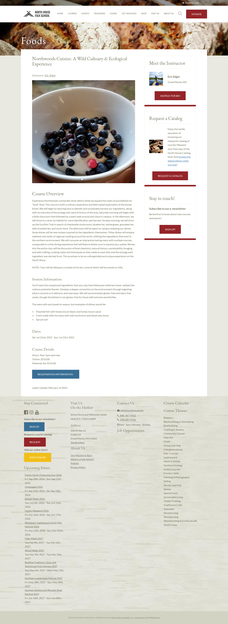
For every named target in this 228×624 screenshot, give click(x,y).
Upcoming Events (37, 467)
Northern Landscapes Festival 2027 (44, 578)
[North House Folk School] (37, 14)
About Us (169, 13)
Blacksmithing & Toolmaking (179, 421)
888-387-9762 (127, 415)
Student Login (192, 3)
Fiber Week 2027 (34, 538)
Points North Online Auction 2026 (43, 475)
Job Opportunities (130, 430)
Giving (113, 13)
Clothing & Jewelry (174, 429)
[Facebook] (26, 412)
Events (85, 13)
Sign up (34, 426)
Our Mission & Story (81, 455)
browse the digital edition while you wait (179, 160)
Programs (99, 13)
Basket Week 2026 (35, 498)
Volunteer (169, 509)
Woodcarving (171, 512)
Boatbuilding (170, 425)
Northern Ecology (173, 465)
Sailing (167, 481)
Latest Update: (49, 387)
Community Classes (174, 433)
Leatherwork (170, 457)
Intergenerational (173, 449)
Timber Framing (172, 500)
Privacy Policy (78, 467)
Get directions (77, 442)
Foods (167, 441)
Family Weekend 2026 (37, 510)
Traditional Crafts (173, 504)
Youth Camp (170, 524)
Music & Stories (172, 461)
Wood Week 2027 (34, 550)
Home (60, 13)
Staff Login (155, 617)
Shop (144, 13)
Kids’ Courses (171, 453)
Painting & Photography (176, 477)
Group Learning (172, 445)
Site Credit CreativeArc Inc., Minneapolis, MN (130, 617)
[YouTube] (37, 412)
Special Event (171, 493)
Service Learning (172, 485)
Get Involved (129, 13)
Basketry (168, 417)
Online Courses (172, 469)
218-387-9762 (127, 419)
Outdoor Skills (171, 473)
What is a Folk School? (82, 459)
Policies (75, 463)
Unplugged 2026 (34, 486)
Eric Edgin (50, 75)
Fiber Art (168, 437)
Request (34, 442)
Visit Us (155, 13)
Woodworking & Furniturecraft (180, 520)
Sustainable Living (173, 497)
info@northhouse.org (131, 410)
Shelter (167, 489)
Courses (72, 13)
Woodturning (171, 516)
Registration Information (56, 374)
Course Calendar (176, 402)
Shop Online (37, 457)
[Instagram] (31, 412)
